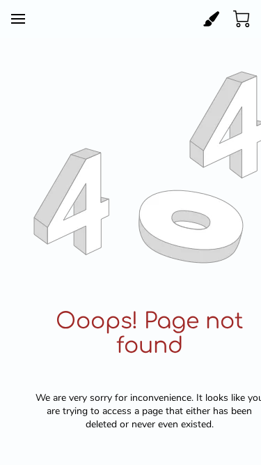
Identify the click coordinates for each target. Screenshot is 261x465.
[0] (241, 18)
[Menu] (18, 19)
